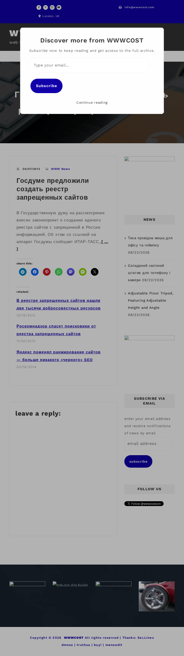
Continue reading (92, 102)
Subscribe (46, 85)
